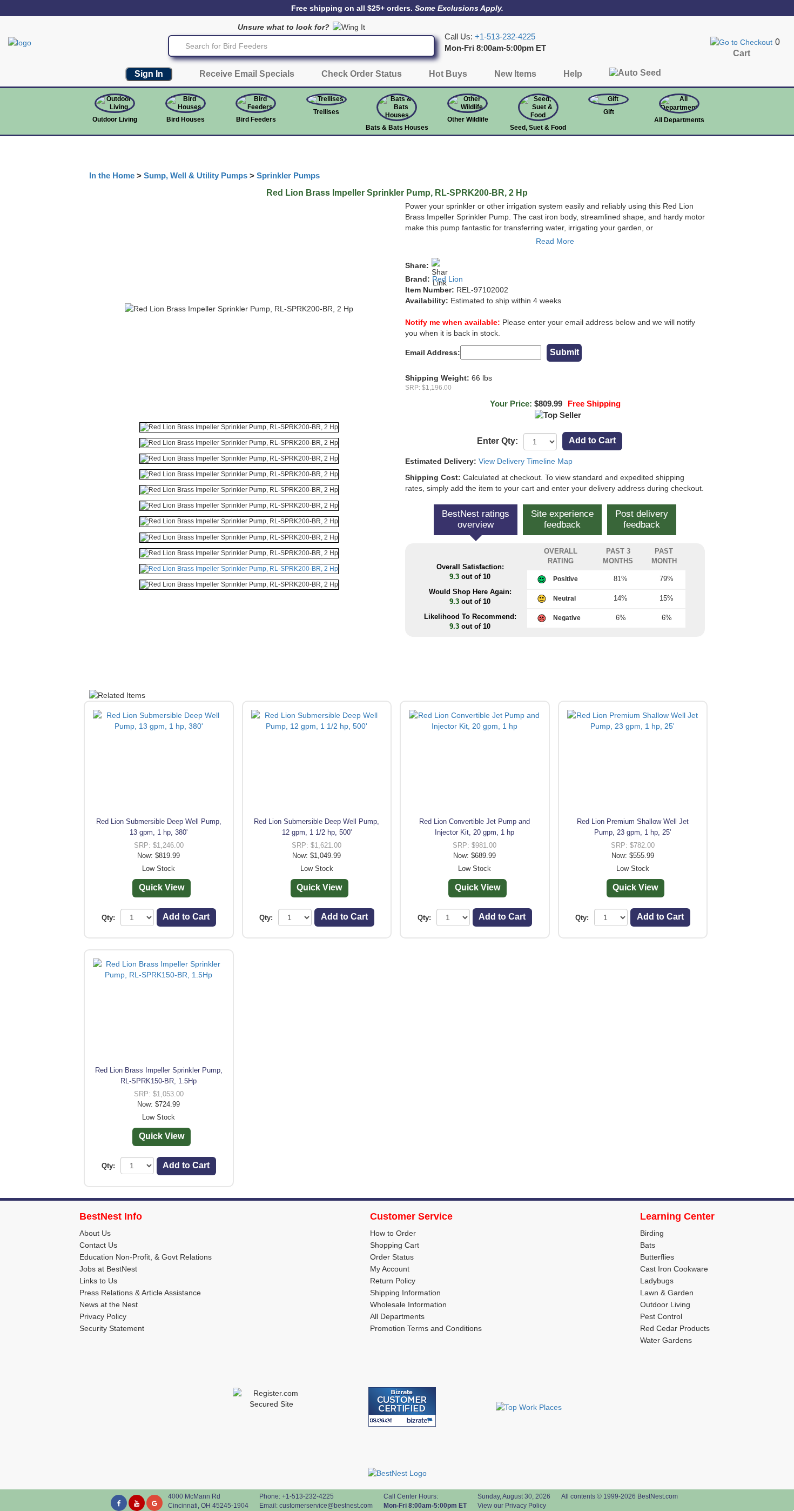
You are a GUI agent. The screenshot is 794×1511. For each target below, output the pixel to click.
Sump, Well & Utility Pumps (195, 175)
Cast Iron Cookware (674, 1268)
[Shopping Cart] (741, 41)
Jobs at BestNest (108, 1268)
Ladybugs (657, 1280)
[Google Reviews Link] (154, 1503)
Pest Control (661, 1316)
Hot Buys (448, 73)
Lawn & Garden (667, 1292)
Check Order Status (361, 73)
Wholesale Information (408, 1304)
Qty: (108, 918)
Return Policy (392, 1280)
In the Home (111, 175)
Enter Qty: (497, 440)
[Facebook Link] (119, 1503)
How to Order (393, 1233)
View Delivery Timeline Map (526, 461)
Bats (647, 1245)
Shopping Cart (394, 1245)
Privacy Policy (102, 1316)
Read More (555, 241)
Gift (608, 112)
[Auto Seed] (635, 75)
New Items (515, 73)
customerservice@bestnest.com (326, 1505)
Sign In (148, 73)
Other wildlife (467, 119)
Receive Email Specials (246, 73)
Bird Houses (185, 119)
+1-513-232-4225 (505, 36)
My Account (389, 1268)
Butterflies (657, 1257)
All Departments (679, 120)
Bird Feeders (256, 119)
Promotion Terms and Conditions (426, 1328)
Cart (741, 53)
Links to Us (98, 1280)
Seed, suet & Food (538, 127)
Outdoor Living (114, 119)
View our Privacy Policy (511, 1505)
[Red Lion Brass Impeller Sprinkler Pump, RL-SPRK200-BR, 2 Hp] (239, 427)
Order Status (392, 1257)
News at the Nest (108, 1304)
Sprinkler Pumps (288, 175)
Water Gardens (666, 1340)
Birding (652, 1233)
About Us (95, 1233)
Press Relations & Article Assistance (140, 1292)
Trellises (326, 112)
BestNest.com (657, 1496)
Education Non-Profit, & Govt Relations (145, 1257)
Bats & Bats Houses (397, 127)
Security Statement (111, 1328)
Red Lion (447, 279)
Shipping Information (405, 1292)
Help (572, 73)
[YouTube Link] (137, 1503)
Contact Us (98, 1245)
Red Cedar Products (675, 1328)
